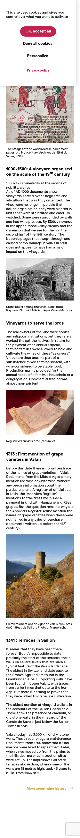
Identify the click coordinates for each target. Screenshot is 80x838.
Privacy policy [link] (38, 70)
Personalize (37, 56)
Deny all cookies (38, 43)
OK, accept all (38, 31)
